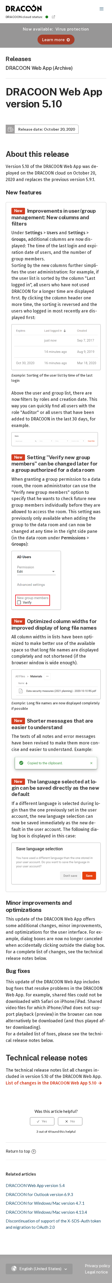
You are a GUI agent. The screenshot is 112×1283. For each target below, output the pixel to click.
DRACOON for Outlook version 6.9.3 (39, 1194)
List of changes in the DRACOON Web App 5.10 (49, 1083)
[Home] (24, 9)
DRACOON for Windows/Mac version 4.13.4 (46, 1212)
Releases (18, 58)
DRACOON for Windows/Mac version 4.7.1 (45, 1203)
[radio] (42, 1121)
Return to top (18, 1151)
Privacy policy (97, 1265)
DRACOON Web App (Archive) (39, 68)
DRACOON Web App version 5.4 (35, 1185)
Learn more (53, 39)
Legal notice (96, 1272)
